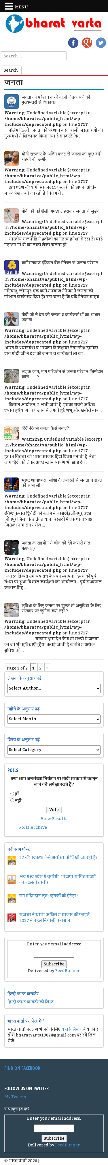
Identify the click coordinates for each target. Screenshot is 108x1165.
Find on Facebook (22, 1068)
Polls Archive (33, 828)
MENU (21, 7)
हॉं (17, 794)
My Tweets (15, 1097)
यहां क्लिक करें (73, 1029)
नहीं (18, 801)
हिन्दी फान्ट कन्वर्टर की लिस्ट (30, 1002)
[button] (10, 6)
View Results (54, 819)
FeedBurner (67, 971)
